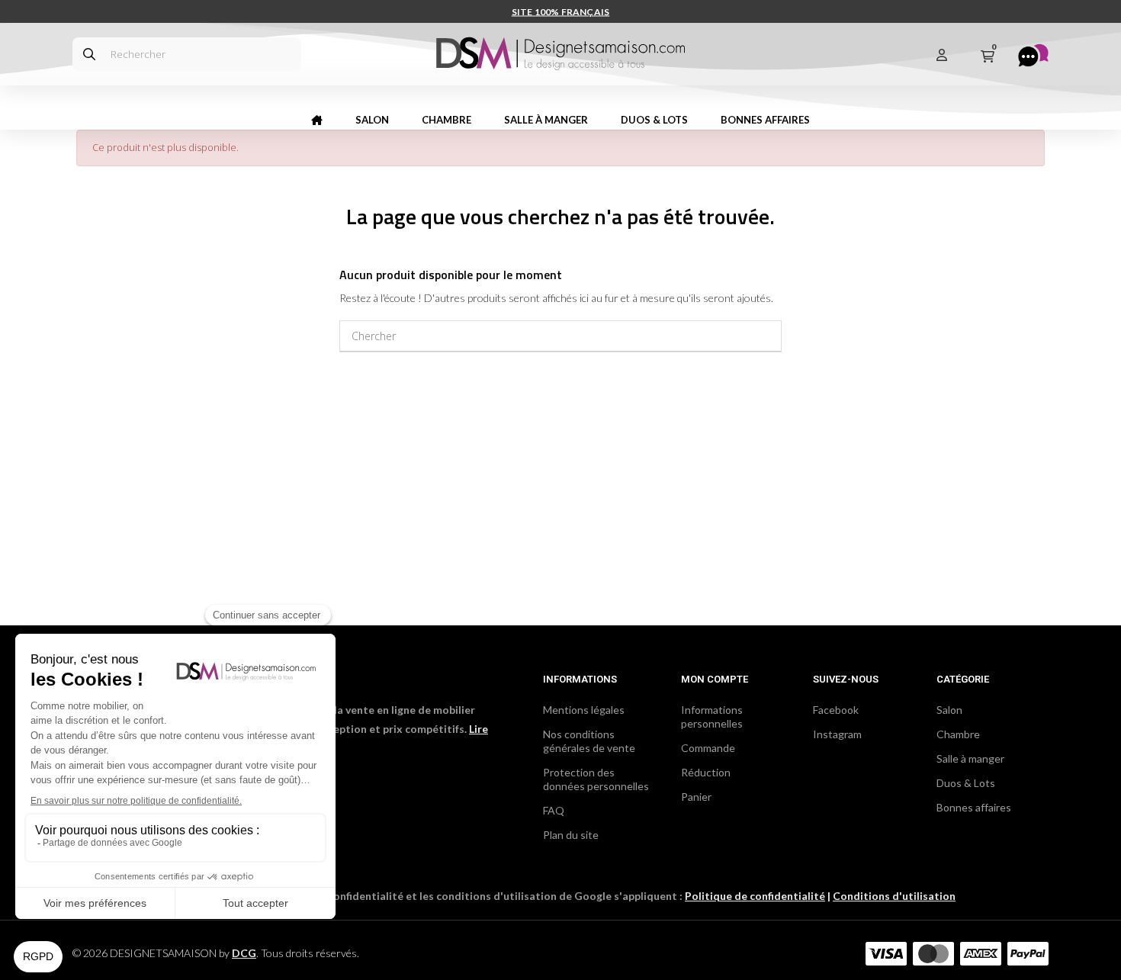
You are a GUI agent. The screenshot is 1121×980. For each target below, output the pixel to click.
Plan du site (571, 834)
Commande (708, 747)
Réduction (706, 772)
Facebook (836, 709)
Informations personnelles (712, 716)
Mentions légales (584, 709)
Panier (696, 796)
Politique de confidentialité (755, 895)
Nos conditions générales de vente (589, 741)
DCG (244, 952)
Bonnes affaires (973, 807)
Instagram (837, 734)
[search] (89, 54)
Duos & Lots (965, 782)
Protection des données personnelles (596, 779)
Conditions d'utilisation (894, 895)
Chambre (958, 734)
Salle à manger (970, 758)
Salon (949, 709)
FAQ (553, 810)
